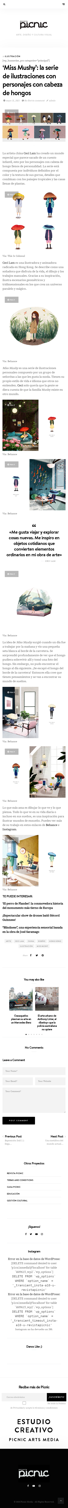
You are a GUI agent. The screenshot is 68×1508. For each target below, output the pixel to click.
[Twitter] (31, 1234)
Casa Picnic (13, 1186)
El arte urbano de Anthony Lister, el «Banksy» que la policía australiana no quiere (47, 1022)
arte (8, 941)
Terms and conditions (20, 1180)
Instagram (9, 829)
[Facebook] (26, 1234)
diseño (41, 941)
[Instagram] (42, 1234)
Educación (13, 1193)
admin (51, 100)
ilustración (26, 946)
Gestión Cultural (17, 1200)
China (31, 941)
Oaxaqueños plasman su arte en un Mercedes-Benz (21, 1019)
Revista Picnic (15, 1173)
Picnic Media (26, 1502)
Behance (51, 825)
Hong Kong (55, 941)
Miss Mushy (42, 946)
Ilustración (12, 56)
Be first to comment (34, 100)
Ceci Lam (19, 941)
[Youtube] (36, 1234)
